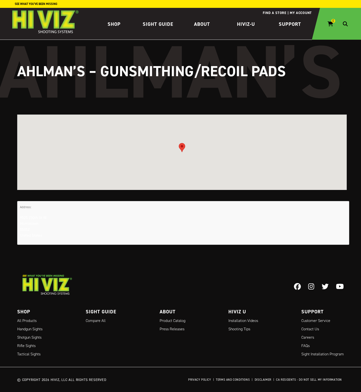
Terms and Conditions (233, 379)
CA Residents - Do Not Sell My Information (309, 379)
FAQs (305, 345)
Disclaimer (263, 379)
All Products (27, 320)
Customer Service (315, 320)
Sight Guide (158, 24)
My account (301, 13)
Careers (307, 337)
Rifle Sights (26, 345)
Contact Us (310, 329)
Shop (114, 24)
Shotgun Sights (29, 337)
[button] (182, 147)
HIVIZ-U (246, 24)
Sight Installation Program (322, 354)
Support (290, 24)
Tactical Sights (29, 354)
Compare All (96, 320)
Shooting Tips (239, 329)
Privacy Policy (199, 379)
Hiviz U (237, 311)
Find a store (274, 13)
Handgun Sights (29, 329)
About (202, 24)
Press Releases (172, 329)
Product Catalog (172, 320)
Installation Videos (243, 320)
